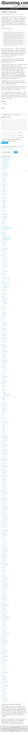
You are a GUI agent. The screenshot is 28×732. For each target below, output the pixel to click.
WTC (3, 690)
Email (21, 135)
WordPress (12, 730)
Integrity (4, 392)
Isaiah (3, 397)
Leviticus (4, 447)
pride (3, 553)
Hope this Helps (5, 376)
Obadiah (4, 500)
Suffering (4, 630)
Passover (4, 521)
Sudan (3, 628)
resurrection (4, 587)
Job (3, 413)
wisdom (3, 683)
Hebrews (4, 356)
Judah (3, 429)
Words (3, 688)
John (3, 420)
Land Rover (4, 440)
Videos (3, 674)
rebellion (4, 576)
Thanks (3, 649)
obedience (4, 502)
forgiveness (4, 324)
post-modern (4, 543)
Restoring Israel (5, 585)
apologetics (4, 216)
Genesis (4, 333)
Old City (4, 505)
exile (3, 305)
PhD (3, 527)
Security (4, 603)
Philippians (4, 532)
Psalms (3, 559)
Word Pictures (5, 685)
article (16, 66)
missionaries (4, 475)
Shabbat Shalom (5, 605)
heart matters (5, 351)
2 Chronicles (4, 182)
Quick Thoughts (5, 564)
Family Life (4, 312)
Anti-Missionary (5, 214)
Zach (3, 695)
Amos (3, 209)
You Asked (4, 692)
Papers (16, 8)
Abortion (9, 114)
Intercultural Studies (6, 395)
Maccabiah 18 (5, 459)
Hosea (3, 379)
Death (3, 280)
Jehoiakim (4, 404)
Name (21, 132)
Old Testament (5, 507)
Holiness (4, 367)
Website (21, 137)
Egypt (3, 296)
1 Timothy (4, 179)
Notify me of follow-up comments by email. (11, 139)
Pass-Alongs (4, 518)
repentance (4, 582)
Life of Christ (4, 454)
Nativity (3, 489)
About (12, 8)
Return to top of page (15, 727)
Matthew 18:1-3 (5, 167)
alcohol (3, 207)
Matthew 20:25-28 (5, 163)
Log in (17, 730)
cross (3, 269)
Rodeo (3, 592)
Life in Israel (4, 452)
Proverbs (4, 557)
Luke (3, 456)
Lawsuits (4, 443)
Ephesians (4, 301)
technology (4, 640)
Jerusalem (4, 408)
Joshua (3, 427)
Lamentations (5, 436)
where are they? (5, 681)
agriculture (4, 202)
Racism (3, 571)
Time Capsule (5, 656)
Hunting (3, 383)
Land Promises (5, 438)
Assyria (3, 230)
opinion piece (10, 18)
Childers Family (5, 248)
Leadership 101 (5, 445)
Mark (3, 461)
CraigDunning (11, 14)
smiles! (3, 614)
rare (3, 573)
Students (4, 626)
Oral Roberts (4, 509)
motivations (4, 479)
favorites (4, 314)
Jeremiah (4, 406)
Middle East (4, 470)
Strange (3, 624)
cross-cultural (5, 271)
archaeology (4, 225)
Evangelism (4, 303)
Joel (3, 418)
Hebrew (3, 353)
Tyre (3, 667)
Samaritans (4, 598)
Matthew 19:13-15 (5, 165)
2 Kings (3, 184)
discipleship (4, 287)
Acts (3, 195)
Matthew (4, 463)
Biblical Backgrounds (6, 239)
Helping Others (5, 360)
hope (3, 374)
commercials (4, 260)
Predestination (5, 550)
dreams (3, 289)
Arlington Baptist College (7, 227)
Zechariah (4, 697)
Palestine (4, 511)
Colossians (4, 257)
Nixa (3, 495)
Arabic (3, 221)
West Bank (4, 679)
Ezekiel (3, 308)
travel (3, 663)
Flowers (3, 321)
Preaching (4, 548)
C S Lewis (4, 244)
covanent (4, 266)
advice (3, 200)
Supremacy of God (6, 633)
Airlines (3, 205)
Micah (3, 468)
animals (3, 211)
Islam (3, 399)
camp (3, 246)
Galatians (4, 328)
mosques (4, 477)
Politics (3, 541)
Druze (3, 292)
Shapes (3, 608)
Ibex (3, 388)
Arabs (3, 223)
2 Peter (3, 186)
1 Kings (3, 177)
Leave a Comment (19, 14)
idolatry (3, 390)
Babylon (4, 232)
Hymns (3, 385)
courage (4, 264)
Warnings (4, 676)
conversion (4, 262)
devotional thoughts (6, 285)
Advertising (4, 198)
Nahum (3, 484)
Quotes (3, 566)
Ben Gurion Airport (6, 237)
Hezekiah (4, 363)
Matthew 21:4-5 (5, 161)
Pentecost (4, 525)
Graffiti (3, 344)
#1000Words (4, 173)
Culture (3, 273)
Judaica (3, 431)
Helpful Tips (4, 358)
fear (3, 317)
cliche (3, 253)
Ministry (4, 472)
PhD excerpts (5, 530)
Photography (4, 534)
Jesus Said (4, 411)
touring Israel (4, 660)
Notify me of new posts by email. (9, 141)
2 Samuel (4, 189)
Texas (3, 646)
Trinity (3, 665)
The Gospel (4, 651)
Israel (3, 401)
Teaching (4, 637)
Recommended (5, 578)
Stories (3, 621)
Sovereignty (4, 619)
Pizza (3, 539)
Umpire (3, 669)
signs (3, 612)
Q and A (4, 562)
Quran (3, 569)
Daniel (3, 276)
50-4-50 (3, 191)
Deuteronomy (5, 282)
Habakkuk (4, 347)
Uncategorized (5, 672)
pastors (3, 523)
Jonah (3, 424)
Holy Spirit (4, 369)
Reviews (4, 589)
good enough (4, 337)
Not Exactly (4, 498)
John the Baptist (5, 422)
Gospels (4, 340)
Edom (3, 294)
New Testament (5, 493)
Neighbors (4, 491)
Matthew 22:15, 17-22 (6, 158)
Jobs (3, 415)
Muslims (4, 482)
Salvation (4, 596)
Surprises (4, 635)
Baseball (4, 234)
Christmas (4, 250)
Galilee (3, 331)
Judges (3, 434)
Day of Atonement (5, 278)
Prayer (3, 546)
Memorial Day (5, 466)
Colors (3, 255)
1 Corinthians (5, 175)
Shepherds (4, 610)
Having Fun (4, 349)
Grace (3, 342)
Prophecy (4, 555)
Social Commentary (14, 114)
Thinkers (19, 114)
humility (3, 381)
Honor (3, 372)
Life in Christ (4, 450)
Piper (3, 537)
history (3, 365)
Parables (4, 516)
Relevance (4, 580)
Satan (3, 601)
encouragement (5, 298)
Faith (3, 310)
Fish (3, 319)
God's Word (4, 335)
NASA (3, 486)
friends (3, 326)
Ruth (3, 594)
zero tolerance (5, 699)
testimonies (4, 644)
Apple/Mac (4, 218)
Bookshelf (4, 241)
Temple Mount (5, 642)
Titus (3, 658)
